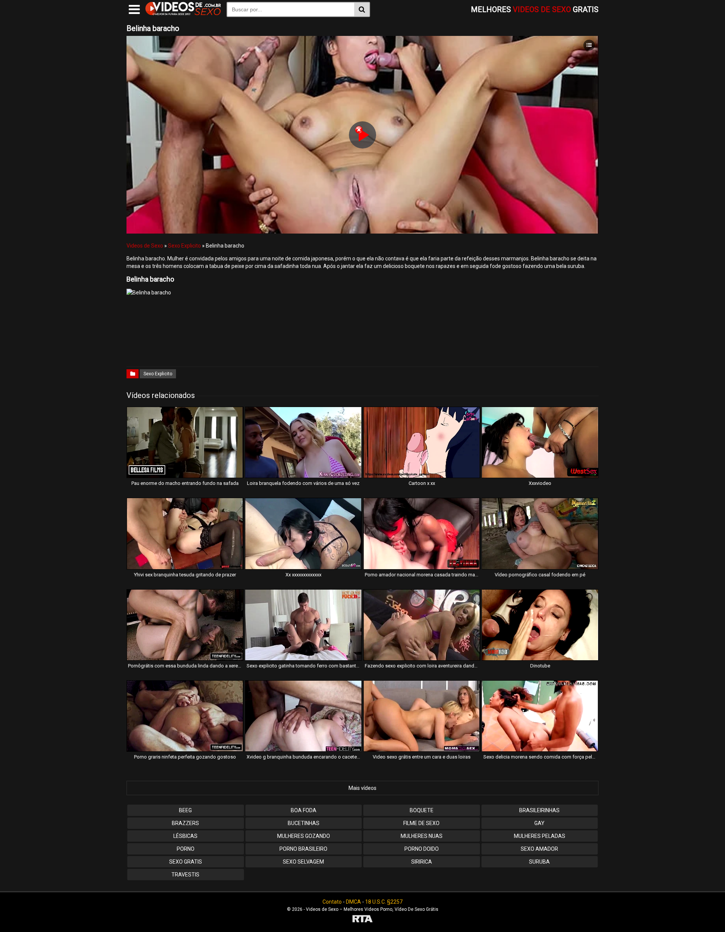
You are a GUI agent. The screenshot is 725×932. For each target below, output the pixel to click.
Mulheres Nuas (422, 836)
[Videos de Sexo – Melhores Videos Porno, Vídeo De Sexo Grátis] (183, 13)
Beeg (185, 810)
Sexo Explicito (184, 246)
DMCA (353, 902)
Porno (185, 849)
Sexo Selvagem (303, 862)
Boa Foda (303, 810)
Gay (539, 823)
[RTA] (362, 919)
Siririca (421, 862)
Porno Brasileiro (303, 849)
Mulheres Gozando (303, 836)
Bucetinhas (303, 823)
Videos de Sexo (144, 246)
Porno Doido (421, 849)
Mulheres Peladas (539, 836)
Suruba (539, 862)
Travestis (185, 875)
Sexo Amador (539, 849)
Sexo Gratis (185, 862)
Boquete (421, 810)
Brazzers (185, 823)
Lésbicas (185, 836)
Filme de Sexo (421, 823)
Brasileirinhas (539, 810)
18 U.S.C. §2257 (384, 902)
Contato (332, 902)
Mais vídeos (362, 788)
